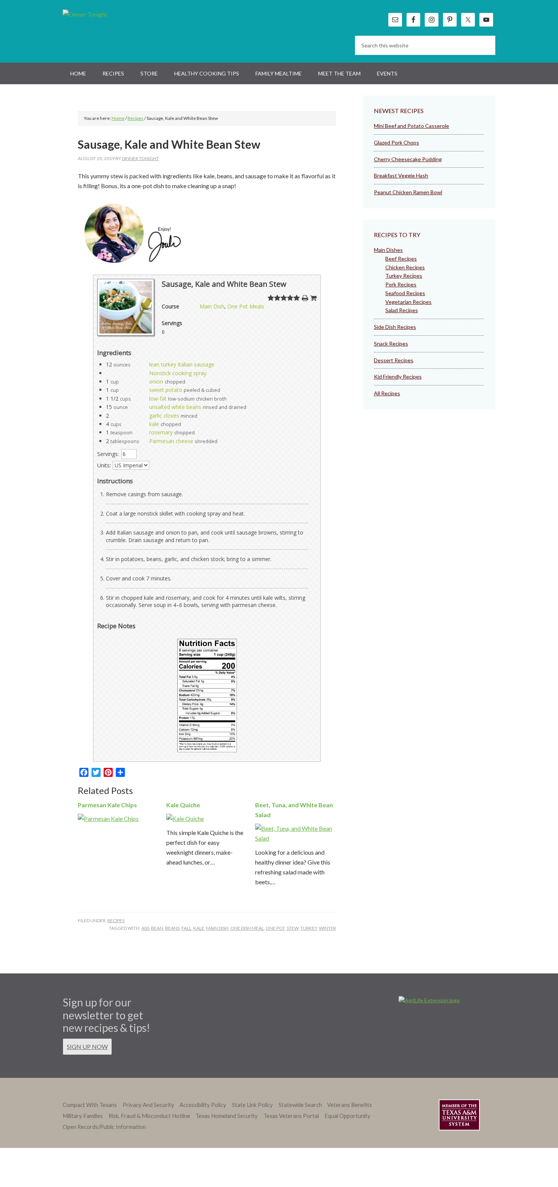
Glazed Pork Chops (396, 142)
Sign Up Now (87, 1046)
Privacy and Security (148, 1105)
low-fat (158, 398)
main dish (217, 928)
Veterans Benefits (349, 1105)
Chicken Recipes (405, 267)
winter (327, 928)
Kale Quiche (183, 804)
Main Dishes (388, 250)
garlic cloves (164, 415)
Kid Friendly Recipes (398, 376)
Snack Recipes (391, 343)
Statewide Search (300, 1105)
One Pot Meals (245, 306)
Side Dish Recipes (395, 327)
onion (156, 381)
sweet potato (165, 389)
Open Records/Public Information (104, 1127)
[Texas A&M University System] (459, 1116)
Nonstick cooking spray (177, 373)
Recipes (116, 920)
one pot (275, 928)
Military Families (83, 1116)
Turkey (308, 928)
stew (292, 928)
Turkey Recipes (403, 275)
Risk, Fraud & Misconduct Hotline (149, 1116)
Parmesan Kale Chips (107, 804)
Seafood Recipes (405, 293)
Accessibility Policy (203, 1105)
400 (145, 928)
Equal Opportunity (347, 1116)
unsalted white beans (175, 406)
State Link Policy (252, 1105)
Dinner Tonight (103, 30)
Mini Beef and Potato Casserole (411, 126)
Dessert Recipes (393, 360)
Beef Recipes (401, 258)
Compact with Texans (90, 1105)
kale (154, 424)
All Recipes (387, 393)
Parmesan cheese (171, 441)
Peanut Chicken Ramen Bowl (408, 192)
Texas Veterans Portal (291, 1116)
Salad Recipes (401, 310)
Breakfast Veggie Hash (401, 175)
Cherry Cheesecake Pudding (408, 159)
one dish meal (247, 928)
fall (186, 928)
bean (157, 928)
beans (172, 928)
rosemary (161, 432)
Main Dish (212, 306)
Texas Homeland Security (226, 1116)
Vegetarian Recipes (408, 302)
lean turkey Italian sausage (181, 364)
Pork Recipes (400, 284)
